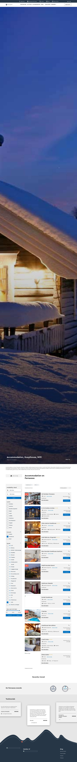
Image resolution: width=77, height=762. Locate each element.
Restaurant (13, 585)
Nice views (13, 571)
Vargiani (10, 522)
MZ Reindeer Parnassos (48, 494)
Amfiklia (10, 515)
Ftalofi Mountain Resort (48, 565)
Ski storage (13, 592)
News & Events (63, 751)
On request (66, 500)
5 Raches (44, 611)
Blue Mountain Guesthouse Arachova (52, 551)
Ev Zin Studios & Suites (48, 508)
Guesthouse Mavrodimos (48, 625)
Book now (67, 514)
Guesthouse (11, 536)
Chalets (10, 534)
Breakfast (13, 552)
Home (8, 459)
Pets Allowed (13, 578)
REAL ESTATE (47, 4)
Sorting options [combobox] (63, 487)
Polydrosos (11, 518)
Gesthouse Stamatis (47, 583)
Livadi (10, 513)
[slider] (19, 610)
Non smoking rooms (15, 573)
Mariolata (11, 503)
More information (45, 500)
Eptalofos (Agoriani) (13, 508)
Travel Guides (62, 753)
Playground (13, 580)
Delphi (10, 511)
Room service (14, 588)
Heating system (14, 562)
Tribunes (61, 757)
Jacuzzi (12, 564)
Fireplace (13, 557)
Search (14, 497)
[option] (32, 498)
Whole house (13, 599)
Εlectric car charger (15, 604)
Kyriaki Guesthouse (47, 597)
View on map (49, 496)
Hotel (10, 538)
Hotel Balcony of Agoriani (49, 537)
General (61, 755)
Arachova (11, 506)
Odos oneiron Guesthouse (49, 523)
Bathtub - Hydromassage (16, 550)
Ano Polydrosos (12, 520)
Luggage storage (14, 569)
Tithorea (10, 525)
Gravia (10, 527)
